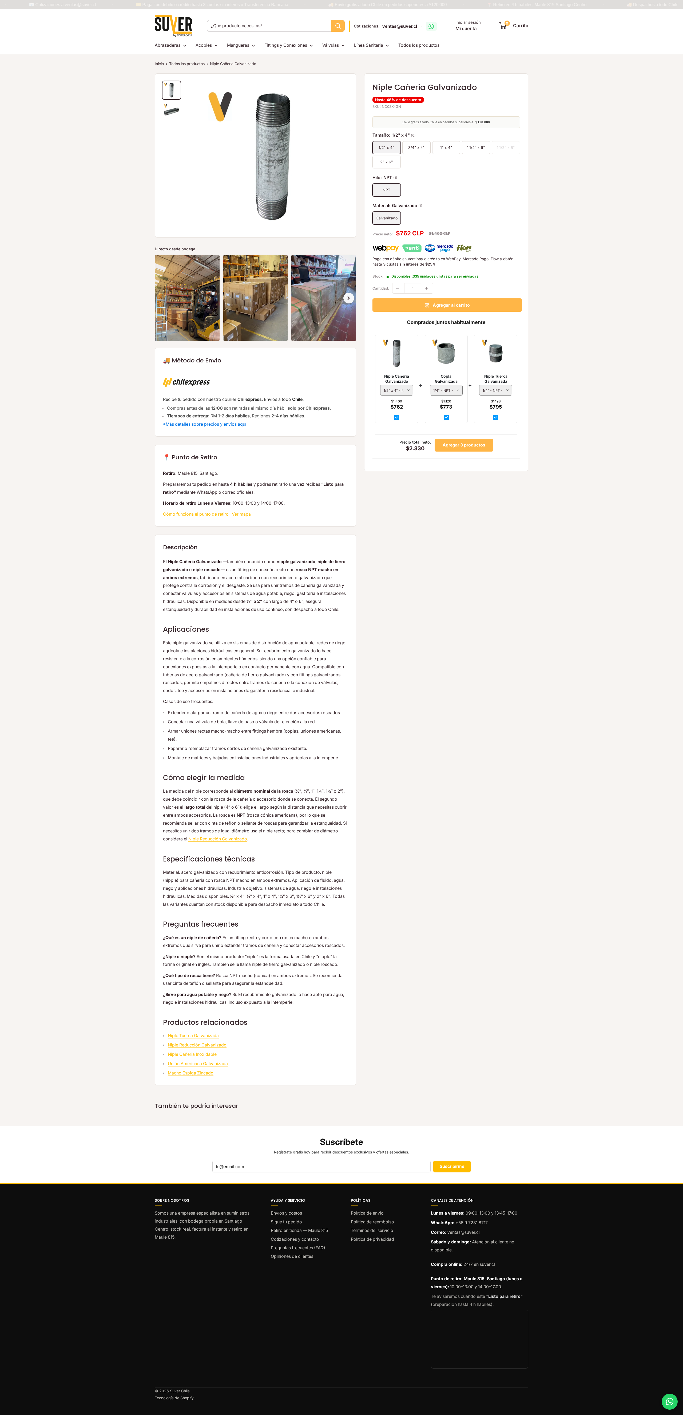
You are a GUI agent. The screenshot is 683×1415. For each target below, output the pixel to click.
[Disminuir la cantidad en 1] (398, 288)
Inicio (159, 63)
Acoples (204, 45)
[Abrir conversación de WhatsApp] (431, 26)
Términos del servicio (372, 1230)
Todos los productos (418, 45)
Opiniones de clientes (292, 1256)
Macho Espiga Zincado (190, 1073)
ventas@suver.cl (399, 26)
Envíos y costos (286, 1213)
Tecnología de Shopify (174, 1398)
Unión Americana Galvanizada (198, 1063)
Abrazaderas (167, 45)
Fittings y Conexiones (285, 45)
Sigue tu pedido (286, 1221)
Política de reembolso (372, 1221)
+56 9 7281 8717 (471, 1222)
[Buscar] (338, 26)
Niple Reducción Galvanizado (217, 838)
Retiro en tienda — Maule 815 (299, 1230)
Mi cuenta (466, 28)
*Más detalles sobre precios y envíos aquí (204, 424)
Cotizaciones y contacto (295, 1239)
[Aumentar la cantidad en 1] (427, 288)
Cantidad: (380, 288)
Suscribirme (452, 1166)
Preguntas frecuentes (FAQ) (298, 1247)
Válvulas (330, 45)
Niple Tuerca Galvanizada (193, 1035)
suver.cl (487, 1264)
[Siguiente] (348, 298)
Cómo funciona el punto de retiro (196, 514)
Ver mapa (241, 514)
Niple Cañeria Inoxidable (192, 1054)
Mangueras (238, 45)
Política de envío (367, 1213)
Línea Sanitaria (368, 45)
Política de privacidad (372, 1239)
